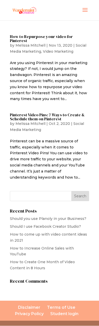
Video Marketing (58, 51)
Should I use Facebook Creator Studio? (45, 226)
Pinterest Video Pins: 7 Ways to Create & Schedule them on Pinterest (47, 117)
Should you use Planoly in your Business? (48, 218)
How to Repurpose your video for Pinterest (41, 38)
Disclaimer (29, 307)
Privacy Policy (29, 313)
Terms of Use (61, 307)
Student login (64, 313)
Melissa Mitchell (30, 45)
